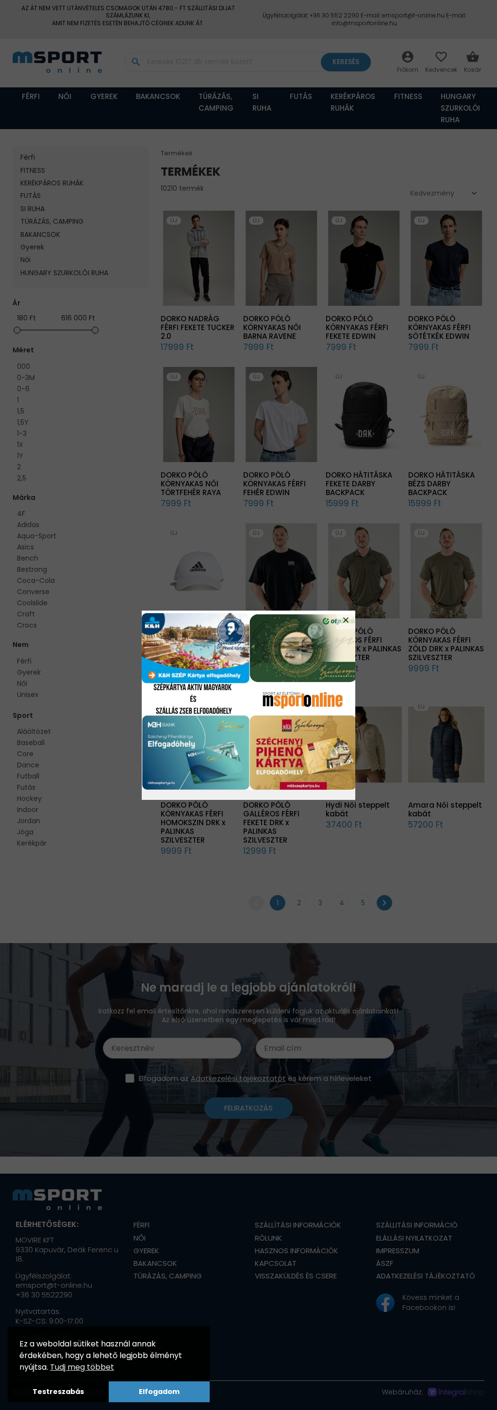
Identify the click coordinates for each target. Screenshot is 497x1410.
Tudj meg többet (82, 1367)
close (345, 620)
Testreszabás (58, 1391)
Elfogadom (159, 1391)
